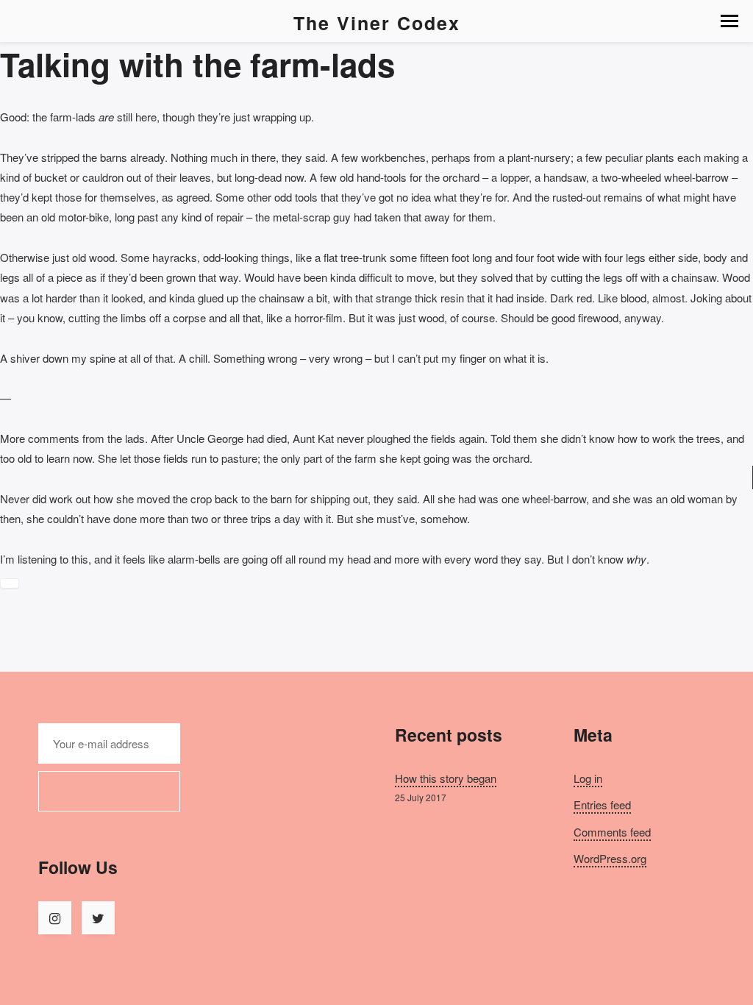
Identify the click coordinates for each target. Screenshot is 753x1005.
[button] (729, 21)
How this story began (445, 778)
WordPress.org (610, 858)
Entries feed (602, 804)
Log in (588, 778)
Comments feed (612, 831)
